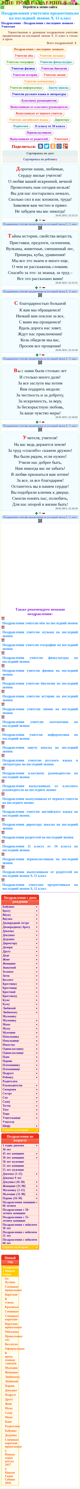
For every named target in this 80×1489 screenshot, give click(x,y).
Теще (6, 1113)
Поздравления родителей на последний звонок (38, 837)
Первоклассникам (39, 132)
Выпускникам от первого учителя (39, 113)
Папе (6, 1057)
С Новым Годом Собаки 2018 (10, 1476)
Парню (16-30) (12, 1198)
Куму (6, 1004)
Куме (6, 1000)
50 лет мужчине (13, 1161)
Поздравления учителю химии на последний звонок (40, 711)
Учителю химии (54, 75)
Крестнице (10, 988)
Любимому (10, 1012)
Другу (7, 951)
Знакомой (9, 967)
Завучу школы (58, 87)
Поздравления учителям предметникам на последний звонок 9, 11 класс (40, 224)
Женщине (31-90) (14, 1186)
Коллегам (11, 1344)
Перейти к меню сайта (40, 7)
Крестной (9, 992)
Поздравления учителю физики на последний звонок (40, 672)
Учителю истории (25, 75)
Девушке (9, 935)
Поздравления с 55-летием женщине (16, 1219)
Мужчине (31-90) (14, 1194)
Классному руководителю (39, 100)
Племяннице (11, 1069)
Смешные (11, 1311)
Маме (6, 1024)
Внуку (7, 914)
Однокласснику (13, 1048)
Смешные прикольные (12, 1288)
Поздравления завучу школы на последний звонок (40, 749)
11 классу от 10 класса (50, 126)
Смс (5, 1097)
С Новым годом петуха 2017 (10, 1457)
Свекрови (9, 1089)
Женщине (9, 963)
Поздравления (11, 23)
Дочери (8, 947)
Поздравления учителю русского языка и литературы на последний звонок (40, 762)
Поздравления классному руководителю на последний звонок (40, 775)
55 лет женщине (13, 1165)
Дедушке (9, 939)
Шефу (7, 1126)
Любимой (9, 1008)
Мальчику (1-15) (14, 1190)
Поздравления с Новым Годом (11, 1271)
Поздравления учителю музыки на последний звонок (40, 634)
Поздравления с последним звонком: (39, 49)
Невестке (9, 1044)
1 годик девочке (13, 1145)
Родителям (20, 126)
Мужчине (9, 1032)
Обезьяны (12, 1331)
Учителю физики (23, 68)
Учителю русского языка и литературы (39, 94)
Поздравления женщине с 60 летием (20, 1204)
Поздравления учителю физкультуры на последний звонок (40, 659)
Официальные (12, 1348)
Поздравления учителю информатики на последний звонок (40, 736)
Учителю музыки (51, 55)
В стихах (9, 1301)
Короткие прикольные (12, 1325)
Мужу (6, 1028)
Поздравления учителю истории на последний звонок (40, 698)
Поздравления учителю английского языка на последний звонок (40, 813)
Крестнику (10, 983)
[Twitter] (46, 146)
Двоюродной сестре (16, 923)
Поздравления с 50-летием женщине (16, 1211)
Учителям (8, 26)
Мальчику (9, 1016)
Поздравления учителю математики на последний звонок (40, 724)
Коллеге (8, 979)
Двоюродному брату (16, 927)
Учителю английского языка (28, 119)
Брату (7, 910)
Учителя (8, 1122)
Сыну (6, 1101)
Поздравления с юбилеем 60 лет (20, 1241)
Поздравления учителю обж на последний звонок (40, 623)
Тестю (7, 1105)
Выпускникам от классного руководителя (39, 107)
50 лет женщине (13, 1157)
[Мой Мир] (59, 146)
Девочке (8, 931)
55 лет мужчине (13, 1169)
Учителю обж (24, 55)
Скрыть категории (20, 1130)
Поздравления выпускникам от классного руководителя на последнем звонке (40, 788)
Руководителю (12, 1085)
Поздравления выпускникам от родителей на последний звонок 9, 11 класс (40, 874)
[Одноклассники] (52, 146)
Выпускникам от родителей (29, 139)
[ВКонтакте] (40, 146)
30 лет (7, 1149)
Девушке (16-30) (14, 1182)
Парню (7, 1061)
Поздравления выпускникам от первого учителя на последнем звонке (40, 800)
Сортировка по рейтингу (40, 159)
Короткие (11, 1294)
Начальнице (11, 1040)
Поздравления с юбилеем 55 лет (20, 1234)
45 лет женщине (13, 1153)
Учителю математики (39, 81)
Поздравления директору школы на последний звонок (40, 826)
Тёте (6, 1109)
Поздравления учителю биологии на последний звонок (40, 685)
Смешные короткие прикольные (12, 1443)
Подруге (8, 1073)
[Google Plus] (65, 146)
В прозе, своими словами (10, 1358)
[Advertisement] (40, 566)
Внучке (7, 918)
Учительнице (11, 1117)
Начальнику (11, 1036)
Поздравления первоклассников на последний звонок (40, 861)
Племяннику (11, 1065)
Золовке (8, 971)
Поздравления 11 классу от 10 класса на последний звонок (40, 848)
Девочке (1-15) (12, 1173)
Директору (62, 119)
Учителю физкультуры (56, 62)
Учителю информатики (26, 87)
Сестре (7, 1093)
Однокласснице (13, 1053)
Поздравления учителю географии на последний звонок (40, 647)
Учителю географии (20, 62)
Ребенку (8, 1077)
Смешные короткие (11, 1317)
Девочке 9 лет (12, 1178)
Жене (6, 959)
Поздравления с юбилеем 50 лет (20, 1226)
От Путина (10, 1280)
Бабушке (8, 906)
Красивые (12, 1307)
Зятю (6, 975)
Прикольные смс (12, 1338)
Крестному (10, 996)
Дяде (6, 955)
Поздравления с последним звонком (48, 23)
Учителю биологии (54, 68)
